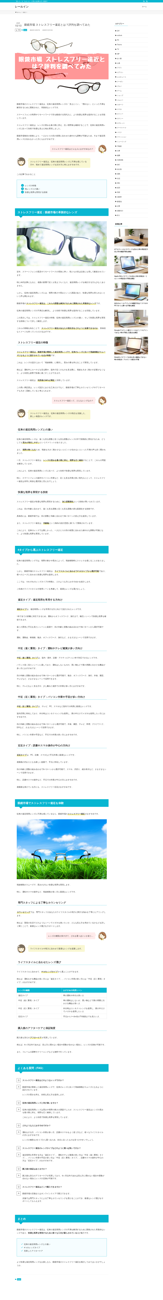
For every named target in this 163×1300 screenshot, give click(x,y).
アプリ (119, 67)
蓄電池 (119, 201)
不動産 (119, 146)
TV (118, 49)
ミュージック (121, 141)
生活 (25, 30)
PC (118, 40)
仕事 (118, 151)
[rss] (143, 1)
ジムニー (120, 100)
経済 (118, 187)
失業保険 (120, 160)
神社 (118, 183)
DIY (118, 31)
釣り (118, 215)
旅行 (118, 164)
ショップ (120, 95)
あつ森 (119, 58)
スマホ (119, 109)
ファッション (121, 137)
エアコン (120, 72)
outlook (119, 35)
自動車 (119, 197)
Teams (119, 44)
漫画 (118, 174)
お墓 (118, 63)
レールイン (22, 6)
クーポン (120, 81)
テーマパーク (121, 127)
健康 (118, 155)
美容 (118, 192)
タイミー (120, 114)
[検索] (146, 1)
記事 (118, 206)
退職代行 (120, 211)
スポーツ (120, 104)
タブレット (121, 123)
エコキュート (121, 77)
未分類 (119, 169)
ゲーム (119, 91)
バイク (119, 132)
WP (118, 54)
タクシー (120, 118)
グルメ (119, 86)
